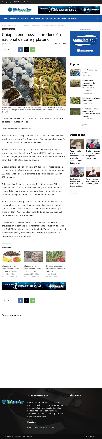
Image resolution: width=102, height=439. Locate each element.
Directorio (27, 2)
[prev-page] (71, 192)
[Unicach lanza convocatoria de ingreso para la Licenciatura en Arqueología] (75, 83)
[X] (26, 49)
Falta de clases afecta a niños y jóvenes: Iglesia (92, 181)
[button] (97, 18)
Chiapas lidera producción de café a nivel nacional (33, 268)
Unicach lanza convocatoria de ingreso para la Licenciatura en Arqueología (88, 85)
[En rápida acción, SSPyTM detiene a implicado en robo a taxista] (93, 144)
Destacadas (74, 176)
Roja (88, 148)
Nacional (25, 19)
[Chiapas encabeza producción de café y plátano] (55, 256)
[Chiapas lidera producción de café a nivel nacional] (33, 256)
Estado (19, 25)
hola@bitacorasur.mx (48, 427)
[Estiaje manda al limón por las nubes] (75, 100)
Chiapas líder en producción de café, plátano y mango (10, 268)
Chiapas (13, 19)
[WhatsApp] (32, 49)
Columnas (72, 19)
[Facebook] (98, 2)
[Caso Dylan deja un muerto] (75, 72)
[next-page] (75, 192)
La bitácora (47, 19)
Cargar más (84, 125)
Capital (73, 148)
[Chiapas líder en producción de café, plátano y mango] (11, 256)
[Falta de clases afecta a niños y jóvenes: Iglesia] (93, 172)
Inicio (5, 19)
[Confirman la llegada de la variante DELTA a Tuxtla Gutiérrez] (77, 172)
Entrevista (35, 19)
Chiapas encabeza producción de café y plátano (55, 268)
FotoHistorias (60, 19)
